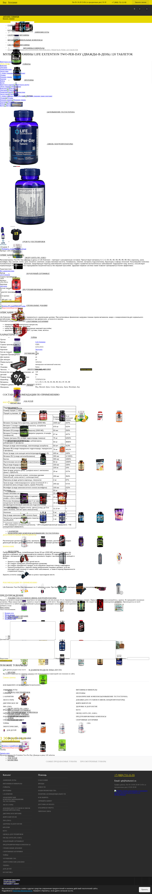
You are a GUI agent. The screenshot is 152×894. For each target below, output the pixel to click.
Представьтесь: (121, 658)
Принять (144, 889)
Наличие (3, 102)
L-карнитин (8, 696)
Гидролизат (121, 526)
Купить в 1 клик (19, 306)
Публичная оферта (46, 808)
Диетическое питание (13, 703)
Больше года (9, 613)
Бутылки (100, 566)
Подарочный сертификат (38, 273)
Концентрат (121, 527)
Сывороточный (119, 522)
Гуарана (24, 753)
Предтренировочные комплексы (38, 289)
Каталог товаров (11, 17)
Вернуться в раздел (7, 85)
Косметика (13, 760)
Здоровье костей (24, 670)
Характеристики (6, 92)
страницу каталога (27, 674)
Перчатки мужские (81, 596)
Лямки (43, 596)
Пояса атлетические (100, 596)
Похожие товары (6, 100)
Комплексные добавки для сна (81, 735)
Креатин (11, 672)
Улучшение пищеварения (43, 667)
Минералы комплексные (81, 472)
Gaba (62, 735)
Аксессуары (4, 94)
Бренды (41, 784)
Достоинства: (5, 639)
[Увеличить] (23, 166)
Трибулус (100, 548)
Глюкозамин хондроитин (43, 613)
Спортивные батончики (37, 321)
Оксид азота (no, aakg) (35, 257)
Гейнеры (27, 64)
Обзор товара (5, 86)
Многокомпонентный (100, 525)
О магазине (43, 780)
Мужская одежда (24, 707)
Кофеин (43, 753)
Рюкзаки (81, 559)
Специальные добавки (36, 305)
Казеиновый (81, 525)
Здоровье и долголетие (86, 706)
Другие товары (86, 369)
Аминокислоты (42, 32)
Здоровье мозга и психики (62, 667)
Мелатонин (24, 735)
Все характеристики (7, 271)
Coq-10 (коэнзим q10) (81, 668)
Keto (10, 690)
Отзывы (3, 98)
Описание (3, 90)
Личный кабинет (45, 801)
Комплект (3, 88)
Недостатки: (4, 658)
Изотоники (100, 472)
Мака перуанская (81, 548)
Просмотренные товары (93, 761)
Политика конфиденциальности (52, 794)
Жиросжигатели (83, 703)
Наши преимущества (47, 790)
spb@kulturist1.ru (128, 781)
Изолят (120, 524)
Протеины (29, 80)
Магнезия (119, 566)
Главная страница (9, 677)
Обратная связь (44, 811)
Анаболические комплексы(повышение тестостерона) (49, 112)
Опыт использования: (8, 609)
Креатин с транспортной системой (43, 687)
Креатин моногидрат (24, 688)
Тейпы (34, 337)
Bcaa (81, 424)
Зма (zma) (7, 706)
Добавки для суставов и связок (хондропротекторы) (48, 144)
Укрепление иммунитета (24, 668)
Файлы (2, 104)
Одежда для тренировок (34, 242)
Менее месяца (10, 615)
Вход (4, 2)
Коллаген (62, 613)
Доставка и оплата (46, 804)
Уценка (11, 756)
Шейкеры (119, 596)
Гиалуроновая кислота (24, 613)
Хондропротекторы (81, 613)
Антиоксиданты (119, 668)
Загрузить (3, 286)
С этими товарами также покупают (12, 96)
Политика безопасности (22, 891)
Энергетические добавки (14, 726)
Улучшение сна (31, 353)
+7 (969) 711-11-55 (124, 775)
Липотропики (62, 633)
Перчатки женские (62, 596)
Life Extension (5, 275)
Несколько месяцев (11, 617)
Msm (119, 613)
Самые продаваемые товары (61, 761)
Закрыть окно (5, 753)
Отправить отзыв (6, 661)
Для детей (12, 758)
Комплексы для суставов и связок (100, 613)
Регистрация (12, 2)
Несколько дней (10, 619)
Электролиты (119, 472)
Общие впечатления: (62, 658)
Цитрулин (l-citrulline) (119, 424)
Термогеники (81, 633)
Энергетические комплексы (62, 753)
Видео (2, 105)
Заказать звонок (140, 2)
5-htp (43, 735)
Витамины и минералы (33, 48)
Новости (41, 787)
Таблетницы (24, 596)
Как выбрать (43, 797)
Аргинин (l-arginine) (100, 424)
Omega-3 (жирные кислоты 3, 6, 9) (100, 667)
